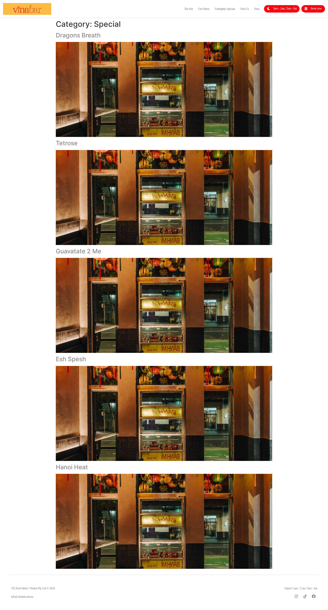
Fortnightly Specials (225, 8)
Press (256, 8)
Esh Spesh (71, 359)
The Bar (188, 8)
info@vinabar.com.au (22, 596)
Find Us (244, 8)
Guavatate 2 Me (78, 251)
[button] (282, 9)
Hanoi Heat (72, 467)
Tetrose (67, 143)
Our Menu (203, 8)
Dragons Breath (78, 35)
